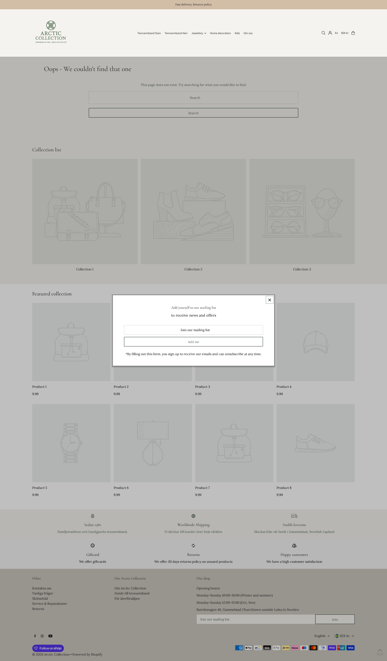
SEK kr (345, 33)
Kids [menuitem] (237, 33)
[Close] (269, 299)
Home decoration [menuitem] (220, 33)
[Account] (330, 33)
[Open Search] (323, 33)
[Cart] (353, 33)
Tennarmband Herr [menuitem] (176, 33)
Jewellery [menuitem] (197, 33)
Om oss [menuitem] (248, 33)
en (336, 33)
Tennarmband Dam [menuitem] (149, 33)
